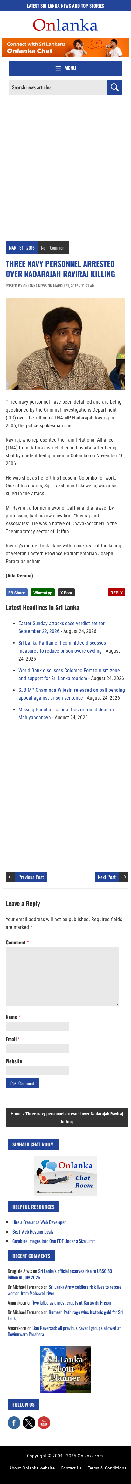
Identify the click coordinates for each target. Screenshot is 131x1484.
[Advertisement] (65, 170)
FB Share (16, 592)
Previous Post (31, 877)
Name (13, 1017)
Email (12, 1039)
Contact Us (71, 1468)
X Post (66, 592)
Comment (58, 247)
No (43, 247)
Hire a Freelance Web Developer (39, 1221)
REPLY (116, 592)
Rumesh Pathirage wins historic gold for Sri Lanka (65, 1315)
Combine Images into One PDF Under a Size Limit (53, 1240)
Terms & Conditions (107, 1468)
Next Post (107, 877)
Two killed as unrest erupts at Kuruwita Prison (71, 1302)
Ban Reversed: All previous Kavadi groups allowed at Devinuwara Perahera (64, 1330)
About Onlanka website (32, 1468)
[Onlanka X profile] (29, 1419)
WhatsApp (42, 592)
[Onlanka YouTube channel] (44, 1419)
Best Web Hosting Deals (32, 1231)
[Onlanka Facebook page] (14, 1419)
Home (16, 1113)
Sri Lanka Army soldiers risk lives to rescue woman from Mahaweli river (64, 1289)
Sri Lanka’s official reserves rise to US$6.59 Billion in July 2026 (60, 1274)
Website (14, 1061)
